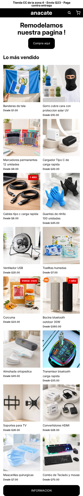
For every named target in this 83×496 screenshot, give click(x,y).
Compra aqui (41, 43)
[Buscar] (69, 12)
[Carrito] (78, 12)
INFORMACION (41, 490)
